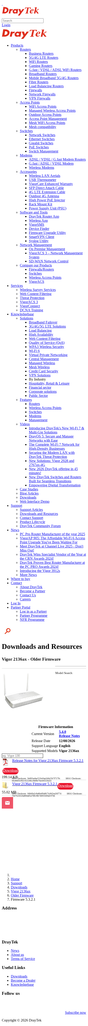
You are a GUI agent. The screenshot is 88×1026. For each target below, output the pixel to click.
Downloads (19, 976)
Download (10, 770)
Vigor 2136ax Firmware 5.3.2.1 (34, 784)
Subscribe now (75, 1012)
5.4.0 (62, 732)
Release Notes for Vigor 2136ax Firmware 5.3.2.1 (47, 760)
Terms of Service (23, 959)
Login (6, 25)
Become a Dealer (23, 980)
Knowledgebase (22, 984)
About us (17, 955)
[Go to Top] (2, 4)
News (15, 950)
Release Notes (69, 736)
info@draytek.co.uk (16, 929)
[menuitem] (17, 45)
